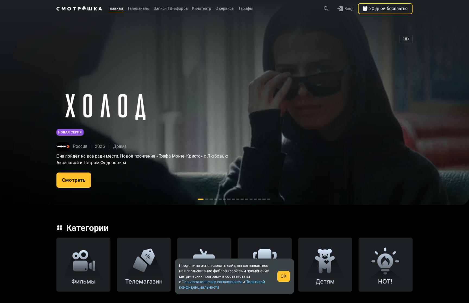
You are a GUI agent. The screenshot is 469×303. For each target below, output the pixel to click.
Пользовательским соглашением (212, 282)
